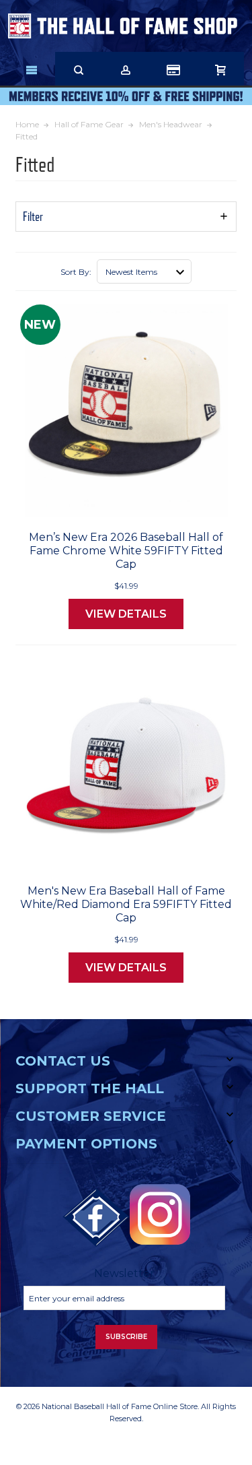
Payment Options (86, 1144)
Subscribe (126, 1336)
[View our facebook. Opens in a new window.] (96, 1217)
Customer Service (90, 1116)
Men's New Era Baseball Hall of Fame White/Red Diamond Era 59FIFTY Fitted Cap (126, 904)
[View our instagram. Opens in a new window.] (160, 1214)
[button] (126, 216)
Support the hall (89, 1088)
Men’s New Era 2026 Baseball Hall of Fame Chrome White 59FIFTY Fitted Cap (126, 551)
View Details (126, 614)
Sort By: (75, 272)
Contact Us (62, 1061)
